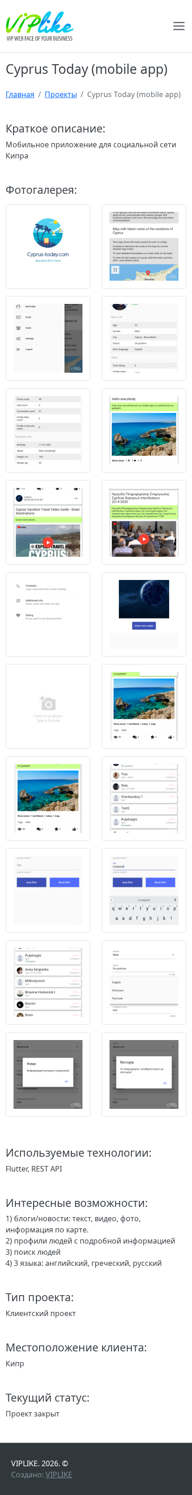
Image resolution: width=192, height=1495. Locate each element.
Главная (20, 94)
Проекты (61, 94)
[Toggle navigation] (178, 26)
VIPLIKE (59, 1474)
